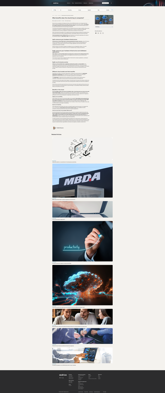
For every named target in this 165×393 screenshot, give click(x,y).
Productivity (59, 15)
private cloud (56, 77)
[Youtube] (60, 378)
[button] (96, 33)
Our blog (56, 15)
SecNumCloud (54, 115)
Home (53, 15)
